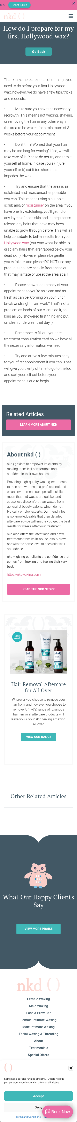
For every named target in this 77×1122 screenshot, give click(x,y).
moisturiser (35, 205)
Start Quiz (14, 5)
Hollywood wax (16, 243)
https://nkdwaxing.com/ (24, 575)
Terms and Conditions (28, 1116)
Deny (39, 1107)
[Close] (73, 3)
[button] (71, 1068)
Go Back (38, 52)
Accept (38, 1096)
